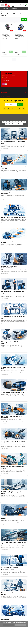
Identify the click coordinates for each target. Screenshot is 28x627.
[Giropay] (12, 124)
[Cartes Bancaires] (18, 124)
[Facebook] (4, 108)
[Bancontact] (15, 122)
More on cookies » (20, 624)
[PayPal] (21, 124)
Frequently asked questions (9, 75)
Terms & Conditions (6, 118)
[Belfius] (24, 122)
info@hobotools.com (8, 79)
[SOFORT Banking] (18, 122)
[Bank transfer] (3, 122)
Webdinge (20, 116)
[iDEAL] (6, 122)
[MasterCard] (9, 122)
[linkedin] (23, 108)
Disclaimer (13, 118)
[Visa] (12, 122)
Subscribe (20, 104)
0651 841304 (6, 80)
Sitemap (22, 118)
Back (3, 11)
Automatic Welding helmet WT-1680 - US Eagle (19, 37)
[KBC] (9, 124)
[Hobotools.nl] (9, 5)
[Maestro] (21, 122)
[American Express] (6, 124)
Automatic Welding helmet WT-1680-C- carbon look (6, 37)
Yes (6, 624)
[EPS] (15, 124)
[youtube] (19, 108)
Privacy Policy (18, 118)
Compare (5, 54)
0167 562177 (6, 77)
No (11, 624)
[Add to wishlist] (12, 24)
